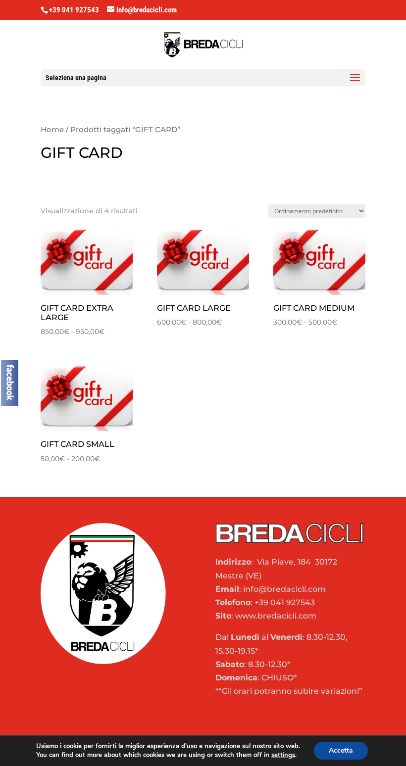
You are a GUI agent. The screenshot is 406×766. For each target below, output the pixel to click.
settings (283, 755)
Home (52, 129)
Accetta (341, 750)
